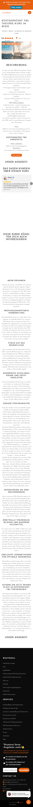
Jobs (4, 667)
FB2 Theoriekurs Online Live (11, 725)
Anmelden (24, 770)
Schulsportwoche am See (10, 708)
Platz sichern (16, 7)
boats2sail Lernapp (9, 663)
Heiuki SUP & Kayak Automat (12, 677)
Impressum (6, 691)
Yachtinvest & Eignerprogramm (12, 722)
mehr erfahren (16, 155)
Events (5, 732)
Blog (4, 739)
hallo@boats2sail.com (11, 782)
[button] (1, 183)
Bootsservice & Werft (9, 718)
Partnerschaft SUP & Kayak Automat (14, 673)
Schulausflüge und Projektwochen (13, 704)
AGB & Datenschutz (9, 694)
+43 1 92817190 (21, 780)
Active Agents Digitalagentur (12, 687)
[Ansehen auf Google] (5, 178)
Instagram (7, 788)
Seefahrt (11, 31)
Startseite (4, 31)
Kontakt (5, 684)
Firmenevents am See (9, 715)
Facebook (7, 791)
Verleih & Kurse (7, 729)
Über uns (5, 680)
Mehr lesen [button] (7, 189)
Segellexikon (6, 670)
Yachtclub (6, 736)
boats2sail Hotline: (10, 780)
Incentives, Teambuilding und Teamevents (15, 711)
